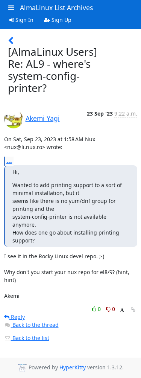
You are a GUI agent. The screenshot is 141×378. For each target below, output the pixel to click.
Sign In (23, 19)
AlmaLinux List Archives (56, 7)
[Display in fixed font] (122, 310)
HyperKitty (72, 367)
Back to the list (30, 337)
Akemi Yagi (43, 118)
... (9, 161)
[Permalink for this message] (133, 310)
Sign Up (60, 19)
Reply (17, 316)
